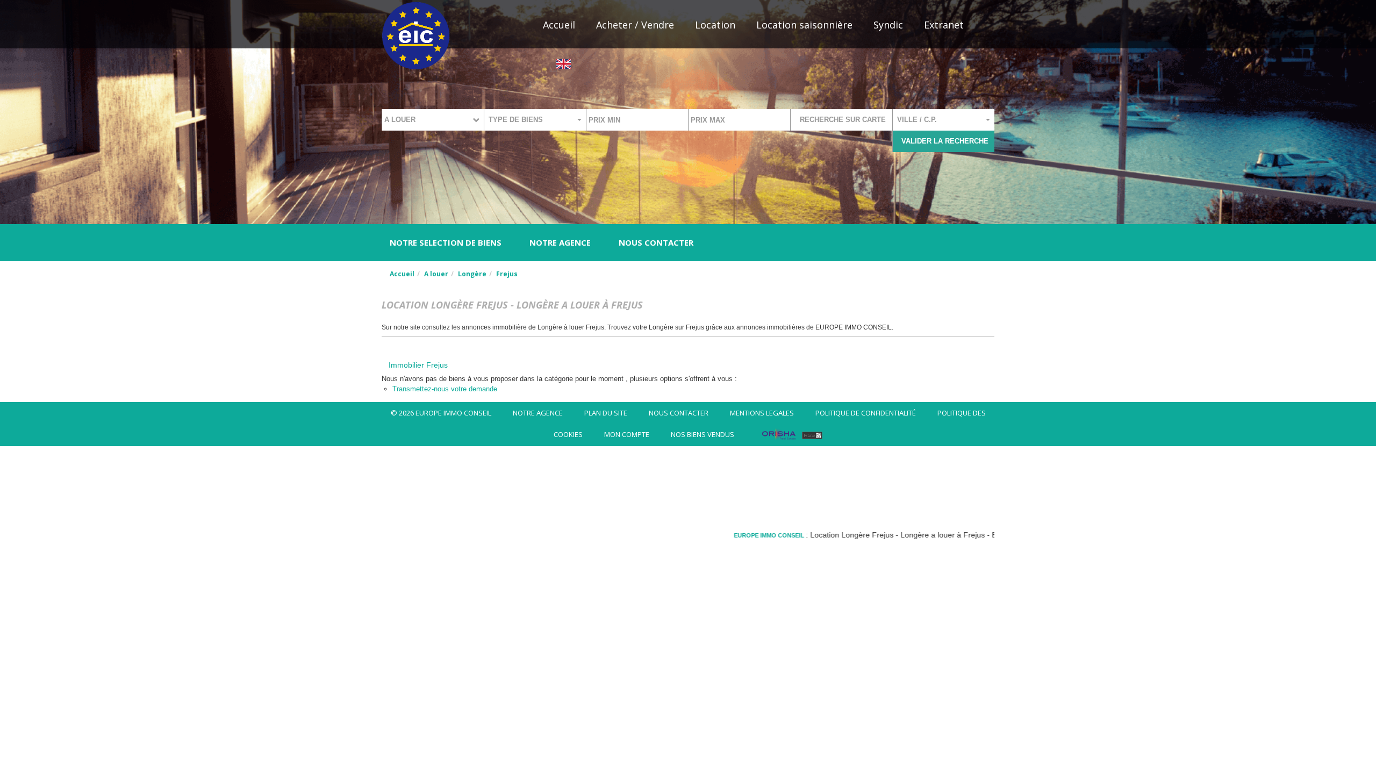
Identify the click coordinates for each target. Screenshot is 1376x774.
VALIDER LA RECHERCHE (944, 141)
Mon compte (626, 434)
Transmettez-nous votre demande (444, 389)
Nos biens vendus (702, 434)
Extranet (944, 24)
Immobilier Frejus (418, 365)
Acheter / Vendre (635, 24)
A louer (436, 273)
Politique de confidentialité (865, 413)
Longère (472, 273)
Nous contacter (656, 242)
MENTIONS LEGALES (762, 413)
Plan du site (605, 413)
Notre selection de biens (445, 242)
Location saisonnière (804, 24)
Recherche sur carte (843, 120)
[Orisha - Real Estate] (779, 434)
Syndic (888, 24)
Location (715, 24)
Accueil (559, 24)
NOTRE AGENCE (560, 242)
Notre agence (538, 413)
